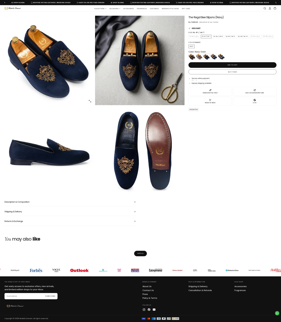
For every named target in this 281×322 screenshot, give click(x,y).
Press (145, 294)
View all (140, 253)
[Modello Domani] (15, 306)
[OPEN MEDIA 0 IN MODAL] (90, 101)
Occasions (114, 8)
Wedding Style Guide (170, 8)
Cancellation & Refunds (200, 290)
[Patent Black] (221, 56)
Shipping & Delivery (197, 286)
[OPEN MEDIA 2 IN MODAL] (90, 191)
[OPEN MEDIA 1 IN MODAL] (180, 101)
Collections (99, 8)
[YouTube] (154, 309)
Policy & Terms (149, 298)
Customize (154, 8)
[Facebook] (149, 309)
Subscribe (50, 296)
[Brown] (199, 56)
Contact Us (148, 290)
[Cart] (274, 8)
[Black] (191, 56)
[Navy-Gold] (206, 56)
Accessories (128, 8)
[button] (264, 8)
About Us (146, 286)
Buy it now (232, 72)
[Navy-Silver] (214, 56)
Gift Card (186, 8)
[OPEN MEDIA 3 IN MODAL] (180, 191)
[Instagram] (144, 309)
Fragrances (142, 8)
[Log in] (269, 8)
